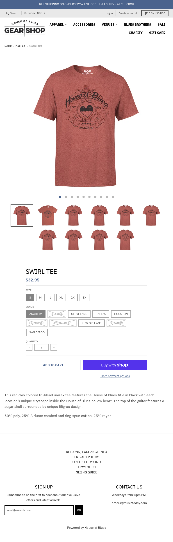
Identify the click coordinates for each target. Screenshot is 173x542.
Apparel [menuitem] (57, 24)
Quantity (32, 341)
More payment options (115, 376)
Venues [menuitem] (108, 24)
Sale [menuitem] (162, 24)
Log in (109, 13)
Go (79, 510)
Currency (29, 13)
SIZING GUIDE (86, 472)
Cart (157, 13)
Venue (30, 306)
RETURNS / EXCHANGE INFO (86, 452)
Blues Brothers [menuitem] (137, 24)
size (29, 290)
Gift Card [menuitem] (157, 33)
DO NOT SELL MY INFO (86, 462)
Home (8, 46)
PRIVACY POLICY (86, 457)
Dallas (20, 46)
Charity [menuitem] (136, 33)
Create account (128, 13)
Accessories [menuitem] (84, 24)
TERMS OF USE (86, 467)
